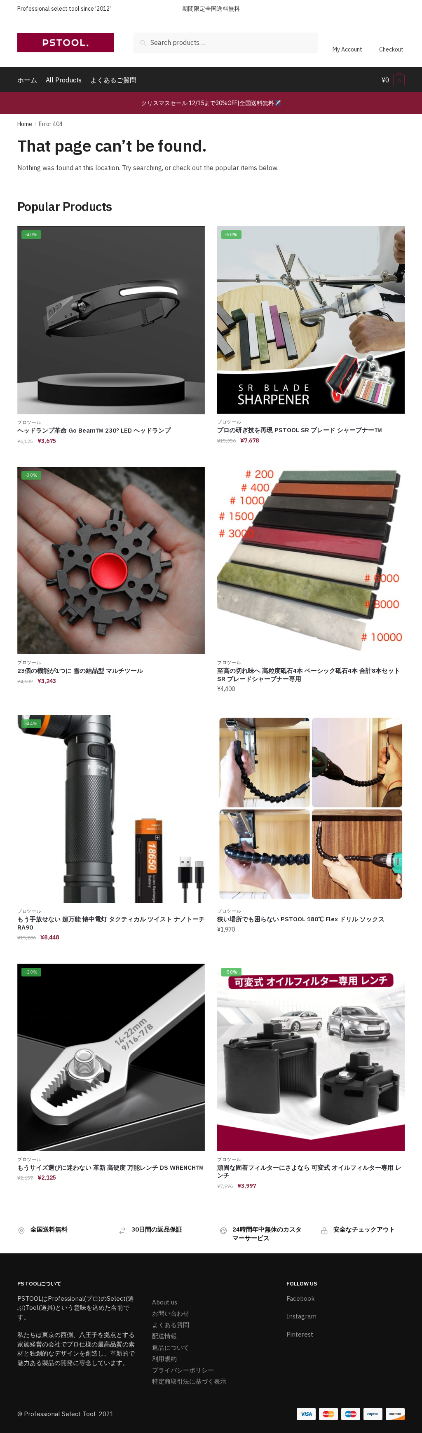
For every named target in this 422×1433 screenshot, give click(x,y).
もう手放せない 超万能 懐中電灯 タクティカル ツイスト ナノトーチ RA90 (111, 923)
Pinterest (299, 1334)
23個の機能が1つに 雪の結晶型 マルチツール (80, 670)
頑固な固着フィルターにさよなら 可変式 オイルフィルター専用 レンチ (309, 1172)
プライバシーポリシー (183, 1370)
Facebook (300, 1298)
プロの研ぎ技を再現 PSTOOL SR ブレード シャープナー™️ (299, 430)
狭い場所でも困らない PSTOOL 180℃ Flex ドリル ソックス (300, 919)
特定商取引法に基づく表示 (189, 1381)
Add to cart (111, 457)
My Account (347, 49)
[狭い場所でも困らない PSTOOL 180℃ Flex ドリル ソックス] (311, 809)
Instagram (301, 1316)
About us (164, 1302)
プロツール (29, 422)
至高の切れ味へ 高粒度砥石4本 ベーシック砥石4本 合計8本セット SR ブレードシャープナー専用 (308, 675)
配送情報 (164, 1336)
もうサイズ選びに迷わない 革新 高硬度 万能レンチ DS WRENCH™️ (110, 1167)
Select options (111, 1202)
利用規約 (164, 1359)
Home (24, 124)
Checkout (391, 49)
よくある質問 (170, 1325)
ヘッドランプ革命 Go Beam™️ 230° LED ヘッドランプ (94, 430)
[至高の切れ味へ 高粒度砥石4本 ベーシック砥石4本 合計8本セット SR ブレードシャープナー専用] (311, 560)
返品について (170, 1347)
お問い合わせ (170, 1313)
